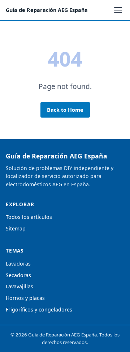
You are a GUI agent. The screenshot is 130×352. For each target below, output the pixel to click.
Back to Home (65, 109)
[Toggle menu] (118, 10)
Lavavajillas (19, 286)
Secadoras (18, 275)
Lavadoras (18, 263)
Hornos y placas (25, 297)
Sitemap (16, 228)
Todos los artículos (29, 216)
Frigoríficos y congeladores (39, 309)
